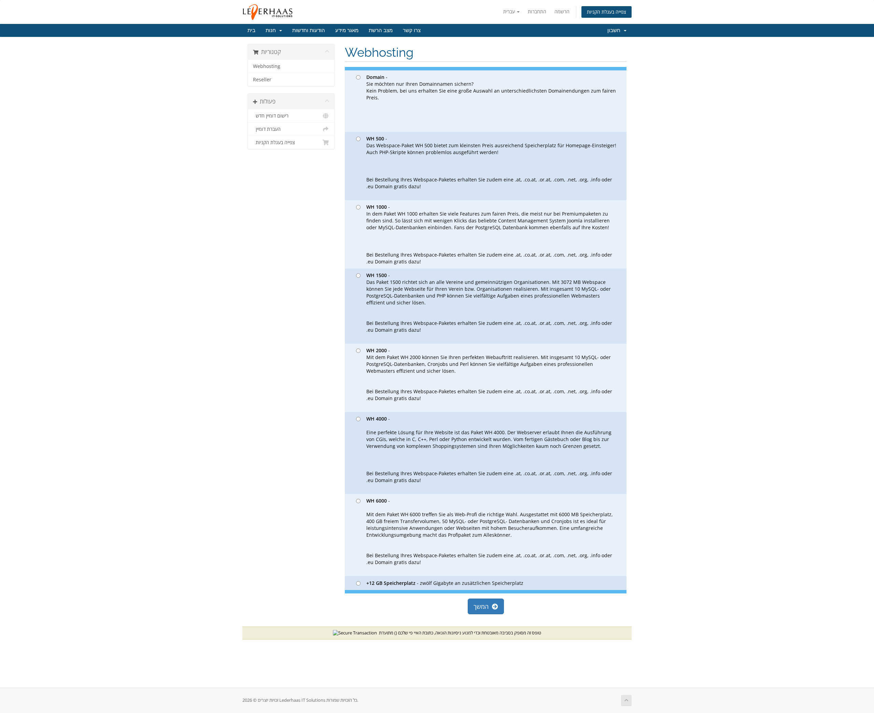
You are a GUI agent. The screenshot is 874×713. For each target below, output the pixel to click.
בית (251, 30)
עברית (509, 11)
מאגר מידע (346, 30)
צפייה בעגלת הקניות (606, 12)
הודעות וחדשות (308, 30)
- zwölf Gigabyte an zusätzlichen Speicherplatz (444, 583)
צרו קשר (412, 30)
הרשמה (561, 11)
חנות (272, 30)
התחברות (537, 11)
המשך (483, 606)
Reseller (262, 80)
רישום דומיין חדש (270, 116)
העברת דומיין (267, 129)
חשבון (615, 30)
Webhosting (266, 66)
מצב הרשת (381, 30)
